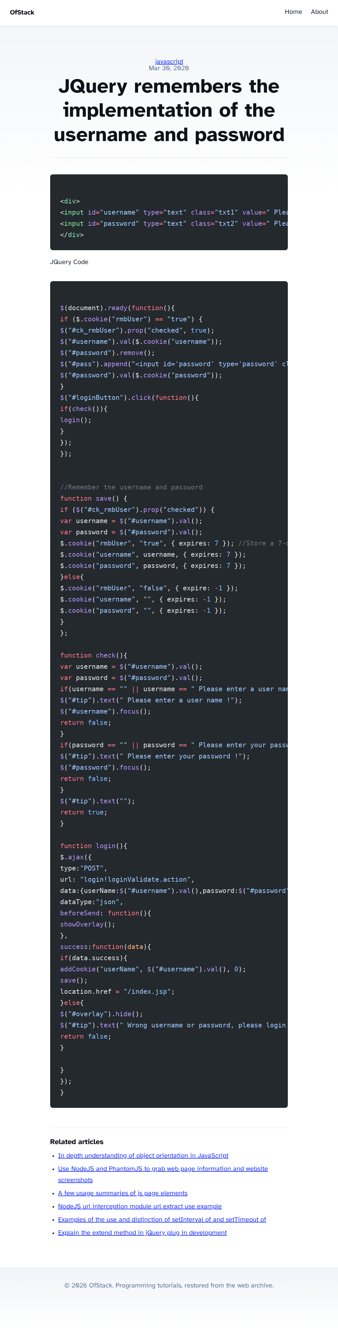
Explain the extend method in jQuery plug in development (142, 1232)
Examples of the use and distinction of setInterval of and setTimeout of (162, 1219)
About (319, 12)
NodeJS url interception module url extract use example (140, 1206)
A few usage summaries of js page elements (122, 1193)
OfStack (22, 12)
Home (293, 12)
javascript (169, 61)
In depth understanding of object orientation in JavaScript (143, 1155)
